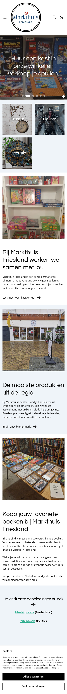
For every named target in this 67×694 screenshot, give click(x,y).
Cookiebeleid (42, 667)
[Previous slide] (19, 95)
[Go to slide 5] (41, 96)
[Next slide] (48, 95)
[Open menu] (5, 17)
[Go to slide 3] (33, 96)
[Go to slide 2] (27, 96)
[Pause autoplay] (63, 96)
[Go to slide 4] (37, 96)
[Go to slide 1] (23, 96)
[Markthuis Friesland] (25, 17)
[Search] (54, 17)
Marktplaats (24, 612)
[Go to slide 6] (44, 96)
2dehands (27, 621)
